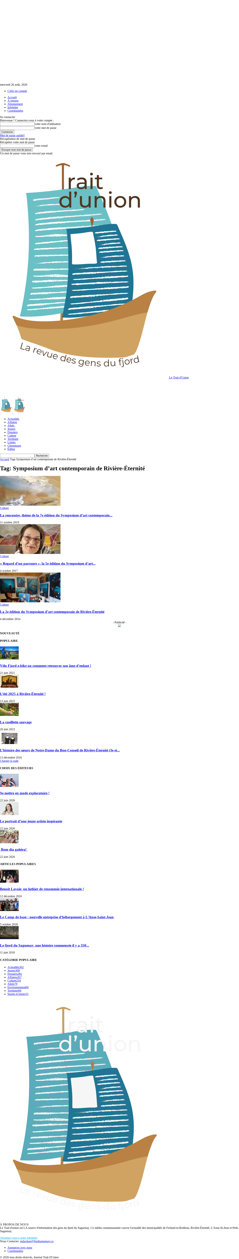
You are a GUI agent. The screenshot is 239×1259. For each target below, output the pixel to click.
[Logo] (6, 412)
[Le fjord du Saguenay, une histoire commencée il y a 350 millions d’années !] (9, 938)
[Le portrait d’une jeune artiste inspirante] (9, 814)
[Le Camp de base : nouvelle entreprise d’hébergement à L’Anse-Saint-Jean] (9, 910)
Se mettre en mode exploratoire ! (24, 793)
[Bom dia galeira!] (9, 842)
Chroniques (14, 445)
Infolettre (12, 107)
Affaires (12, 422)
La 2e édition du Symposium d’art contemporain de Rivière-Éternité (52, 612)
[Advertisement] (68, 387)
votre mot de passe (45, 127)
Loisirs (11, 442)
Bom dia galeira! (13, 849)
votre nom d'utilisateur (48, 123)
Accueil (12, 97)
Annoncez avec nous (19, 1247)
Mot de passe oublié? (12, 135)
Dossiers (12, 432)
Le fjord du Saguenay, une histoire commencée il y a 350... (44, 945)
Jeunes (11, 428)
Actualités (13, 418)
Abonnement (15, 104)
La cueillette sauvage (16, 722)
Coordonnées (15, 110)
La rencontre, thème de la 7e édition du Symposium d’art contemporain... (56, 515)
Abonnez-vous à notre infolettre (18, 1237)
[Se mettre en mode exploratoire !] (9, 785)
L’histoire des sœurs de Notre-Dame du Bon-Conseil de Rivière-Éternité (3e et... (60, 750)
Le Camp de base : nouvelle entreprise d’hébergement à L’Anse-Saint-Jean (57, 917)
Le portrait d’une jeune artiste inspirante (31, 821)
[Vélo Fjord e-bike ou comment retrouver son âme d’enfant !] (9, 658)
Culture (11, 435)
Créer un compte (17, 91)
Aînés (10, 425)
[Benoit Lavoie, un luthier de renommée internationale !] (9, 881)
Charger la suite (9, 760)
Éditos (11, 449)
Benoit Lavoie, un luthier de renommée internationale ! (42, 889)
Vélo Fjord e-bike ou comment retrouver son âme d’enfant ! (45, 666)
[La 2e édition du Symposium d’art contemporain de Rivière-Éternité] (30, 601)
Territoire (12, 439)
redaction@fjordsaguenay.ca (36, 1241)
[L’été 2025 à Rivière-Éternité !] (9, 686)
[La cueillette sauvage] (9, 714)
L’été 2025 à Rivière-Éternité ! (23, 694)
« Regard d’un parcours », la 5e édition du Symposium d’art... (48, 563)
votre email (41, 145)
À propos (12, 100)
